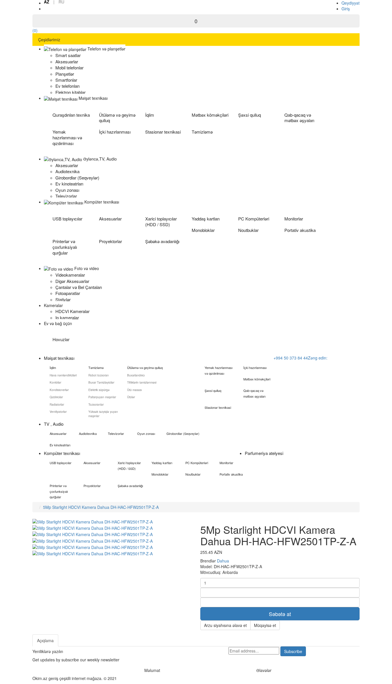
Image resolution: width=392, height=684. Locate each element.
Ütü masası (134, 390)
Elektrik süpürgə (99, 390)
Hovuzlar (61, 339)
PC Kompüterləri (253, 219)
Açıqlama (45, 640)
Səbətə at (280, 613)
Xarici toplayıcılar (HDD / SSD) (161, 221)
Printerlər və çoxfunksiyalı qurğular (65, 247)
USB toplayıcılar (67, 219)
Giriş (345, 8)
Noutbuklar (248, 230)
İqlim (149, 115)
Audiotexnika (88, 433)
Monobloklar (203, 230)
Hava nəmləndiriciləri (63, 375)
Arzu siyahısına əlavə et (225, 625)
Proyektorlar (110, 241)
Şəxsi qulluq (249, 115)
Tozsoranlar (96, 404)
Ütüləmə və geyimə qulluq (117, 118)
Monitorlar (293, 219)
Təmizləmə (202, 132)
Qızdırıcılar (56, 397)
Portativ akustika (300, 230)
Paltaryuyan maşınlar (102, 397)
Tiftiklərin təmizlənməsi (141, 382)
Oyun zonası (146, 433)
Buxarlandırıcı (136, 375)
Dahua (223, 561)
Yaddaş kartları (206, 219)
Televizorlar (116, 433)
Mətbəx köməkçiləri (210, 115)
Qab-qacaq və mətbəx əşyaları (299, 118)
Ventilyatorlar (58, 412)
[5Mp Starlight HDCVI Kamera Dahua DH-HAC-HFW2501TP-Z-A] (92, 527)
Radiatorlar (57, 404)
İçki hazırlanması (115, 132)
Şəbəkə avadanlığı (162, 241)
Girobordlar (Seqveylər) (182, 433)
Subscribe (293, 651)
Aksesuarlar (110, 219)
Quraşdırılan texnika (71, 115)
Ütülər (131, 397)
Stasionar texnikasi (163, 132)
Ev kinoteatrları (60, 445)
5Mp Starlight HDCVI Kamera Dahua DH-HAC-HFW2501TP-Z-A (101, 507)
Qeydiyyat (350, 3)
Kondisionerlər (59, 390)
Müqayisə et (265, 625)
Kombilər (55, 382)
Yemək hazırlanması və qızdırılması (67, 137)
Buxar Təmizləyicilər (101, 382)
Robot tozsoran (98, 375)
